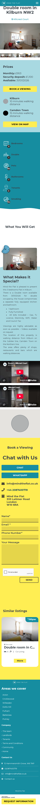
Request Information (18, 801)
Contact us (10, 779)
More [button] (20, 660)
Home (5, 751)
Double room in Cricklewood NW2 (20, 647)
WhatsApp (20, 475)
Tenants (6, 739)
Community (8, 747)
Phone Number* (12, 533)
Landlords (7, 735)
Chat (20, 467)
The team (7, 731)
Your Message (10, 542)
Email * (6, 524)
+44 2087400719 (17, 489)
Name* (6, 516)
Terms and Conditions (13, 743)
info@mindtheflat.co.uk (15, 774)
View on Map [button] (20, 124)
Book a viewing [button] (20, 89)
